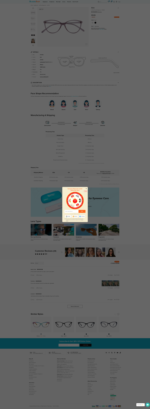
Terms (85, 191)
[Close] (86, 189)
